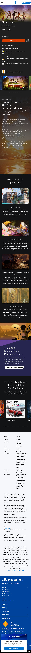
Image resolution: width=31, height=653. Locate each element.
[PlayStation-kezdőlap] (15, 2)
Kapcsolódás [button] (6, 618)
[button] (15, 83)
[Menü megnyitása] (2, 2)
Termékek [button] (5, 604)
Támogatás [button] (5, 611)
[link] (15, 411)
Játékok (10, 583)
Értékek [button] (4, 607)
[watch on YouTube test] (23, 88)
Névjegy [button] (4, 587)
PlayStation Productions (8, 596)
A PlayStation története (7, 600)
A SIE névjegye (5, 589)
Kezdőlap (4, 583)
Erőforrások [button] (5, 614)
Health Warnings (8, 528)
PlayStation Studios (7, 593)
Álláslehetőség (5, 591)
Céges (3, 598)
